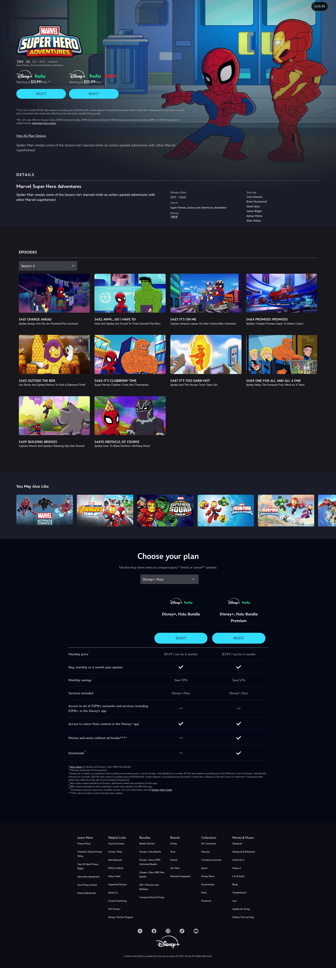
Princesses (206, 900)
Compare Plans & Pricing (151, 897)
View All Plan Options (31, 136)
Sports (204, 868)
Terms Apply (76, 767)
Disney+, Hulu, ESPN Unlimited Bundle (149, 862)
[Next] (328, 510)
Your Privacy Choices (87, 885)
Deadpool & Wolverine (243, 851)
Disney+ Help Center (161, 789)
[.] (140, 931)
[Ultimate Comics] (44, 510)
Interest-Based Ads (86, 893)
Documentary (207, 884)
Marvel (173, 860)
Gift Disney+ (114, 909)
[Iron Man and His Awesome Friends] (286, 510)
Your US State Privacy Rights (87, 866)
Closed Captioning (117, 900)
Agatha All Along (241, 909)
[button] (121, 837)
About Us (113, 892)
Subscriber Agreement (88, 876)
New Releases (115, 860)
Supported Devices (117, 884)
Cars (234, 900)
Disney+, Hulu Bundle (150, 851)
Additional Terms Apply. (44, 123)
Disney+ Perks (115, 851)
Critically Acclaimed (211, 860)
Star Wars (175, 868)
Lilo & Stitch (238, 876)
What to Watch (115, 868)
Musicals (205, 851)
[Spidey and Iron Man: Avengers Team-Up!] (105, 510)
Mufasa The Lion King (243, 917)
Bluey (235, 884)
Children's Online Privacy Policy (89, 853)
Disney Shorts (207, 876)
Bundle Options (147, 843)
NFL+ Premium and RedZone (149, 887)
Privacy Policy (84, 843)
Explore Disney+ (116, 843)
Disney (173, 843)
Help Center (114, 876)
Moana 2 (236, 868)
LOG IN (320, 6)
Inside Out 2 (238, 860)
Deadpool (237, 843)
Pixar (172, 851)
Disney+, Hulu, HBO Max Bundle (151, 874)
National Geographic (180, 876)
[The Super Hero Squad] (165, 510)
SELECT (41, 94)
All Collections (208, 843)
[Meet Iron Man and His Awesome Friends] (226, 510)
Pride (203, 892)
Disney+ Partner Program (120, 917)
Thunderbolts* (239, 892)
